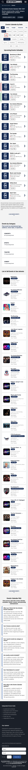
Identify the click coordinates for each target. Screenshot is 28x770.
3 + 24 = (4, 757)
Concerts (14, 39)
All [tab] (2, 27)
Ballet (11, 46)
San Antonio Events (6, 5)
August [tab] (3, 31)
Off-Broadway (21, 42)
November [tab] (21, 31)
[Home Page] (14, 2)
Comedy (21, 39)
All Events (7, 39)
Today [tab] (7, 27)
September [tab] (9, 31)
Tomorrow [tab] (20, 27)
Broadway (12, 42)
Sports (5, 42)
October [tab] (15, 31)
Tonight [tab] (13, 27)
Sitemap (14, 765)
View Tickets (24, 54)
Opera (16, 46)
